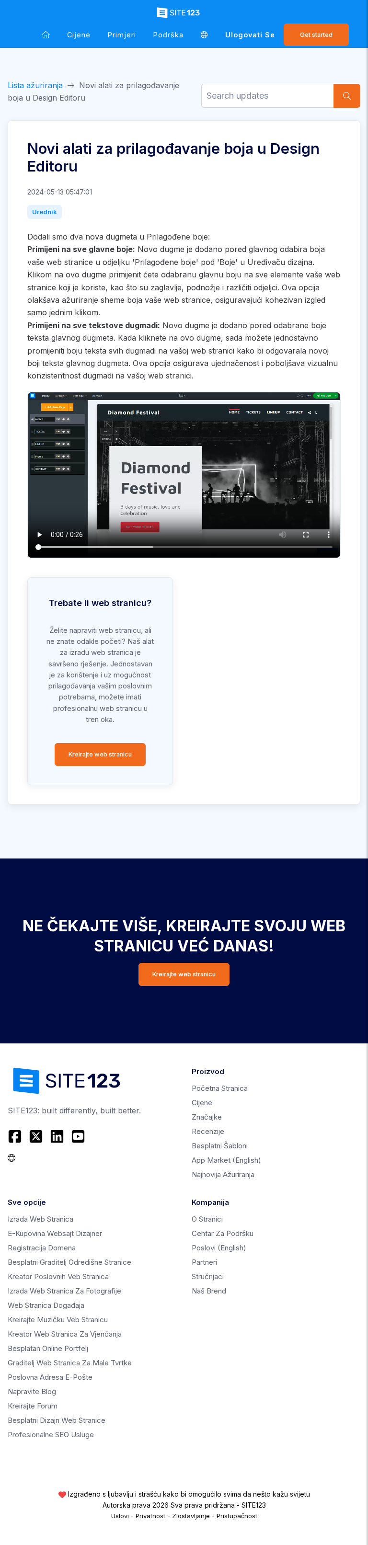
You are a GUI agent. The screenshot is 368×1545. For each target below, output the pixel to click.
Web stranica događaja (46, 1305)
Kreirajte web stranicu (100, 754)
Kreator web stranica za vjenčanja (65, 1334)
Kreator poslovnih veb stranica (58, 1276)
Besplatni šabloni (220, 1145)
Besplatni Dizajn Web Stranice (56, 1420)
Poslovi (219, 1247)
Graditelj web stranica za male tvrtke (70, 1362)
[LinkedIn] (57, 1136)
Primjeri (122, 35)
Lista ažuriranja (35, 85)
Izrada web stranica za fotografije (64, 1290)
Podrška (168, 35)
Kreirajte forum (33, 1405)
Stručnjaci (208, 1276)
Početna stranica (220, 1088)
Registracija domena (42, 1247)
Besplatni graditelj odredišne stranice (69, 1262)
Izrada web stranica (40, 1219)
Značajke (207, 1117)
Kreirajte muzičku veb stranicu (58, 1319)
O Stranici (207, 1219)
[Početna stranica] (45, 35)
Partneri (204, 1262)
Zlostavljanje (191, 1516)
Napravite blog (32, 1391)
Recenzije (208, 1131)
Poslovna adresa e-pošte (50, 1377)
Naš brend (209, 1290)
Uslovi (120, 1516)
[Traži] (347, 96)
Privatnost (150, 1516)
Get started (316, 34)
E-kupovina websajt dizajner (55, 1233)
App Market (226, 1160)
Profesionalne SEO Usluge (51, 1434)
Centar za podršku (222, 1233)
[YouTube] (78, 1136)
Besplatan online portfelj (48, 1348)
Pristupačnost (237, 1516)
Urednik (44, 212)
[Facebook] (16, 1136)
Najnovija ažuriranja (223, 1174)
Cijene (79, 35)
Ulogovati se (250, 35)
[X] (36, 1136)
